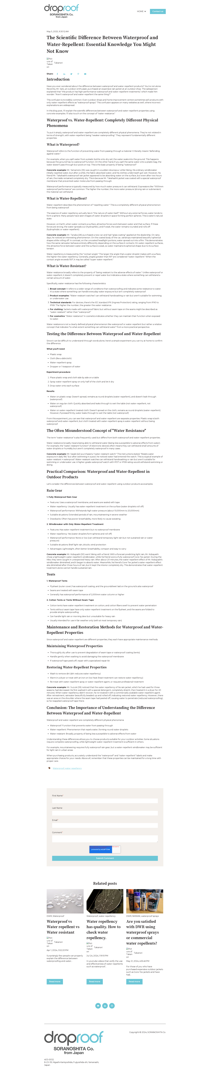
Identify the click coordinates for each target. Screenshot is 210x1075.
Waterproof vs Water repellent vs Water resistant (63, 927)
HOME (140, 11)
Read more (54, 981)
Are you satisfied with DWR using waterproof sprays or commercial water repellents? (142, 932)
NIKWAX (136, 916)
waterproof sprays (150, 916)
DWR (49, 916)
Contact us (157, 11)
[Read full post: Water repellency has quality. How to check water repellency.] (105, 901)
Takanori (58, 63)
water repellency (73, 768)
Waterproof (58, 768)
